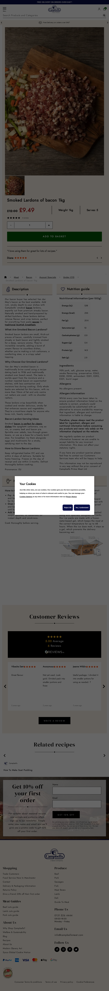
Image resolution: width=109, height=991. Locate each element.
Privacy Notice (71, 496)
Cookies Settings (26, 496)
